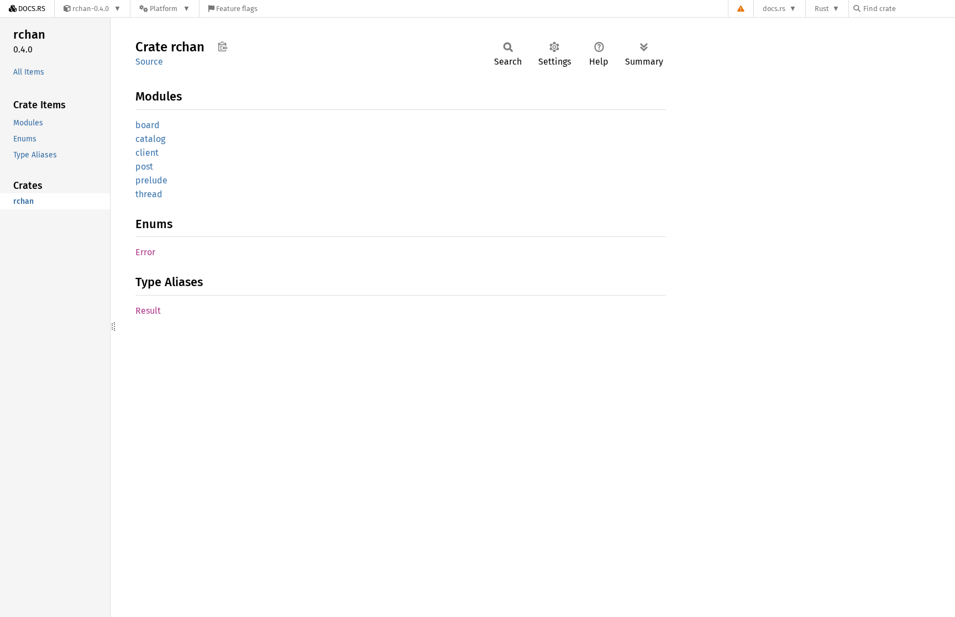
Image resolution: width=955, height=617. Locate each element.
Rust (822, 8)
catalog (150, 139)
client (147, 152)
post (144, 166)
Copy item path (222, 46)
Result (148, 310)
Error (145, 252)
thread (148, 194)
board (147, 125)
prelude (151, 180)
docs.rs (774, 8)
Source (149, 61)
